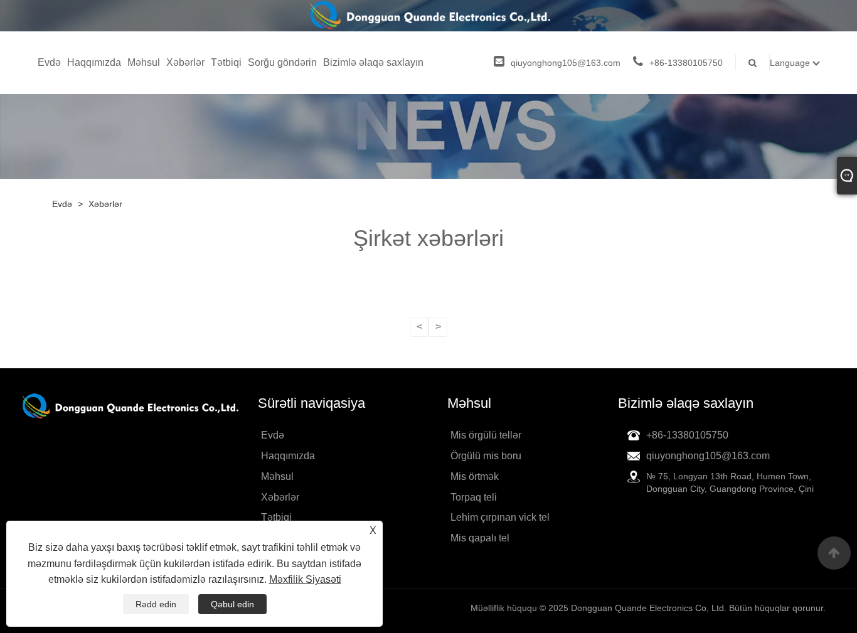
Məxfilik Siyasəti (305, 579)
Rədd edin (156, 604)
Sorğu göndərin (282, 62)
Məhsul (143, 62)
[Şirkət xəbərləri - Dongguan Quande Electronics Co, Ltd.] (428, 16)
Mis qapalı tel (479, 538)
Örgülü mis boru (485, 455)
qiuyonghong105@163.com (565, 63)
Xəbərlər (185, 62)
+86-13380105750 (686, 63)
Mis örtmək (474, 476)
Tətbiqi (226, 62)
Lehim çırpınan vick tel (500, 517)
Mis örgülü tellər (485, 435)
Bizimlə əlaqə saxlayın (373, 62)
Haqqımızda (94, 62)
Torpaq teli (473, 497)
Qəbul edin (232, 604)
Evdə (49, 62)
